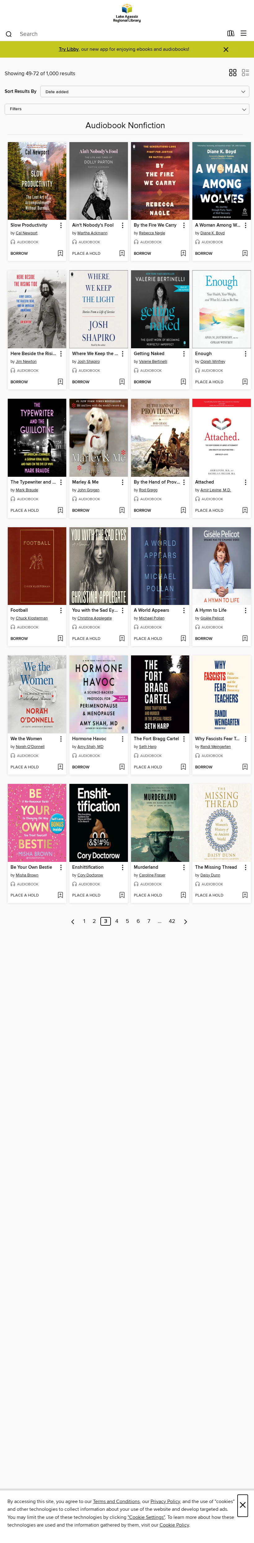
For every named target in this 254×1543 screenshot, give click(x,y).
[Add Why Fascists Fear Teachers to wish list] (245, 767)
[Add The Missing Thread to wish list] (245, 896)
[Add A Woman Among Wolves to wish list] (245, 254)
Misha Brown (27, 875)
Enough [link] (203, 354)
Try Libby (69, 49)
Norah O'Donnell (30, 746)
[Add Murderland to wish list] (183, 896)
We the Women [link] (26, 739)
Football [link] (19, 610)
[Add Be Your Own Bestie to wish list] (60, 896)
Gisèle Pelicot (212, 618)
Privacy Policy (165, 1501)
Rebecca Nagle (152, 233)
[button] (233, 75)
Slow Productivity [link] (29, 225)
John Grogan (88, 490)
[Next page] (186, 921)
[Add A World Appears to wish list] (183, 639)
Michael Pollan (151, 618)
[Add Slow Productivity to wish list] (60, 254)
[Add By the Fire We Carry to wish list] (183, 254)
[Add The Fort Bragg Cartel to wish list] (183, 767)
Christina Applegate (94, 618)
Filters (16, 109)
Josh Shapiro (88, 361)
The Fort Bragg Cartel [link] (156, 739)
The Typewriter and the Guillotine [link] (34, 482)
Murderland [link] (146, 867)
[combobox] (114, 34)
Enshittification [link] (88, 867)
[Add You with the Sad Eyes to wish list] (122, 639)
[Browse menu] (243, 33)
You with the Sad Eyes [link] (95, 610)
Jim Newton (26, 361)
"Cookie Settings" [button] (146, 1517)
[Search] (9, 34)
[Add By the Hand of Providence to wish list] (183, 511)
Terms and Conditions (116, 1501)
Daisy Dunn (210, 875)
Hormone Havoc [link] (89, 739)
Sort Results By (21, 91)
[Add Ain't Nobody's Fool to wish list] (122, 254)
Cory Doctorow (90, 875)
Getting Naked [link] (149, 354)
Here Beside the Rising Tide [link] (34, 354)
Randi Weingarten (215, 746)
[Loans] (231, 34)
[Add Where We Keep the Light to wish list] (122, 382)
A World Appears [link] (151, 610)
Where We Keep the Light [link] (95, 354)
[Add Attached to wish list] (245, 511)
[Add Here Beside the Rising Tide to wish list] (60, 382)
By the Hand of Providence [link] (157, 482)
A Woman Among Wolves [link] (218, 225)
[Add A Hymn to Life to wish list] (245, 639)
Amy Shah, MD (90, 746)
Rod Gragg (148, 490)
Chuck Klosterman (32, 618)
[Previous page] (73, 921)
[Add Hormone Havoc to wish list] (122, 767)
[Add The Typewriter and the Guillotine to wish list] (60, 511)
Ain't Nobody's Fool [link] (93, 225)
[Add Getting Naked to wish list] (183, 382)
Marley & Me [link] (85, 482)
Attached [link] (204, 482)
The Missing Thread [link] (216, 867)
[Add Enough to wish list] (245, 382)
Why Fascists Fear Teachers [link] (218, 739)
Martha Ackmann (92, 233)
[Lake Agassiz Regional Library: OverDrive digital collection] (127, 13)
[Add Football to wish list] (60, 639)
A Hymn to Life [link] (210, 610)
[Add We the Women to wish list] (60, 767)
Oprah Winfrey (212, 361)
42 (172, 921)
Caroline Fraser (152, 875)
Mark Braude (27, 490)
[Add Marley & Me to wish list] (122, 511)
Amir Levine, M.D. (215, 490)
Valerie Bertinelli (153, 361)
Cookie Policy (174, 1525)
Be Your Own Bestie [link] (31, 867)
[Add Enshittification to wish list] (122, 896)
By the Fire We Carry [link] (155, 225)
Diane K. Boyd (212, 233)
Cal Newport (26, 233)
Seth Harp (147, 746)
